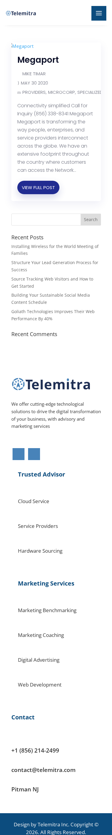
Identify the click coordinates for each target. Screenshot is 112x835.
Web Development (40, 684)
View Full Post (38, 187)
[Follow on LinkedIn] (34, 454)
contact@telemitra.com (43, 770)
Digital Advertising (38, 659)
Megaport (38, 60)
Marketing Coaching (41, 635)
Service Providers (38, 526)
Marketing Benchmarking (47, 610)
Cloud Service (33, 501)
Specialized (90, 92)
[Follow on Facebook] (18, 454)
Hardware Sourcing (40, 550)
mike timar (34, 74)
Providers (34, 92)
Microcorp (61, 92)
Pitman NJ (25, 789)
